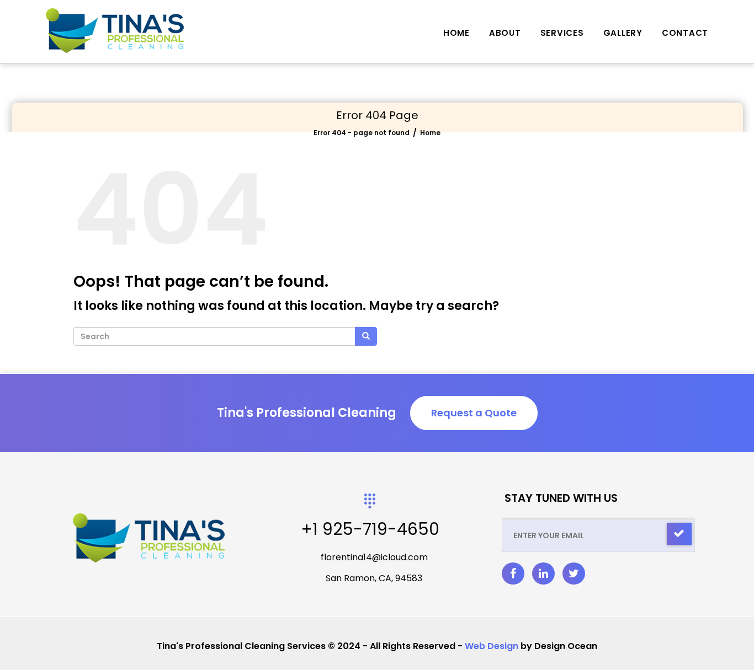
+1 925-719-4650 (370, 529)
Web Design (491, 646)
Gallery (623, 33)
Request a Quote (474, 413)
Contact (685, 33)
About (505, 33)
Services (562, 33)
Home (456, 33)
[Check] (679, 534)
